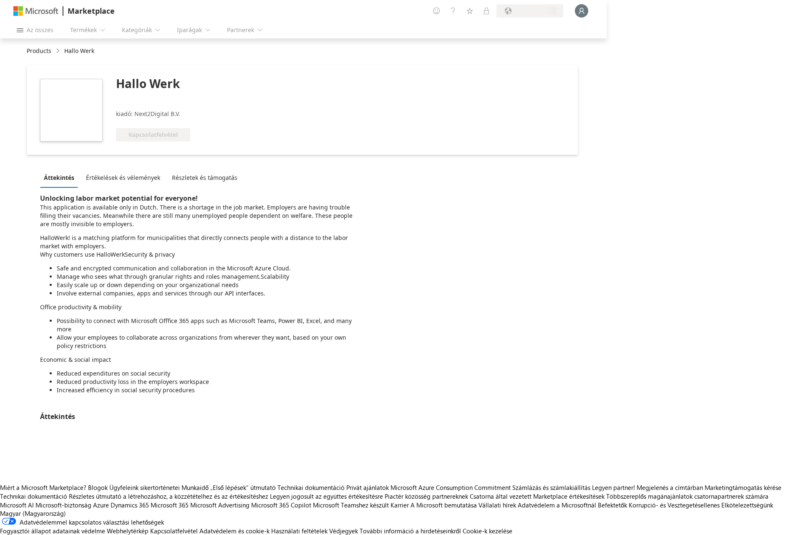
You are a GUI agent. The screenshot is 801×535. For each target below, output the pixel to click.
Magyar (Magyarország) (33, 513)
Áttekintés (59, 178)
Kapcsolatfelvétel (174, 531)
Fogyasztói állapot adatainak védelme (52, 531)
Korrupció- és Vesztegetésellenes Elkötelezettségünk (701, 505)
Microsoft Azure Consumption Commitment (451, 487)
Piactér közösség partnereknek (426, 496)
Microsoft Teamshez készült (351, 505)
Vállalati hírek (497, 505)
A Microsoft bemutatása (444, 505)
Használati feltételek (299, 531)
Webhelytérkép (128, 531)
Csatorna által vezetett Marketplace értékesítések (537, 496)
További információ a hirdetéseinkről (410, 531)
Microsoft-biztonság (63, 505)
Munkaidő (195, 487)
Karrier (399, 505)
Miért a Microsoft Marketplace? (43, 487)
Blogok (98, 487)
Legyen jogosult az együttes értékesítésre (326, 496)
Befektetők (612, 505)
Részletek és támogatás (204, 178)
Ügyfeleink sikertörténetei (144, 487)
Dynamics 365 (130, 505)
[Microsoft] (35, 11)
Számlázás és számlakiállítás (551, 487)
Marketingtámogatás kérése (743, 487)
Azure (101, 505)
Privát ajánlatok (367, 487)
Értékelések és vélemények (123, 178)
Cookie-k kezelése (487, 531)
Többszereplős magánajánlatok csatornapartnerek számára (687, 496)
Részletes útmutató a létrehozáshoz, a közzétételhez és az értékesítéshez (168, 496)
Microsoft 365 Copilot (281, 505)
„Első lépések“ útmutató (243, 487)
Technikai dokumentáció (311, 487)
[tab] (61, 177)
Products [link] (39, 51)
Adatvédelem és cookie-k (234, 531)
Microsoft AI (17, 505)
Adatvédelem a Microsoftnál (557, 505)
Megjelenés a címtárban (670, 487)
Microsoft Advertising (219, 505)
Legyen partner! (613, 487)
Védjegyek (343, 531)
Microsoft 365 (170, 505)
